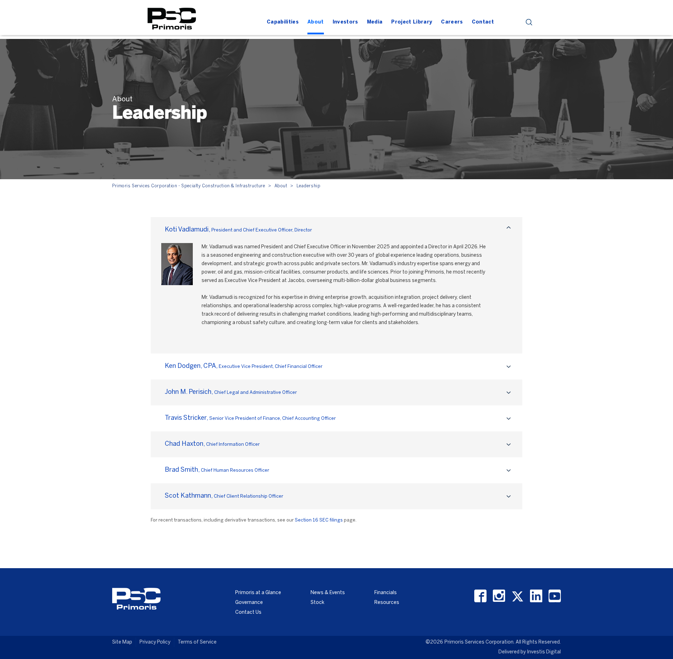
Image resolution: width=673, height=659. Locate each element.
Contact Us (248, 612)
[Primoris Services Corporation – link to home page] (172, 17)
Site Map (122, 642)
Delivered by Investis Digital (529, 652)
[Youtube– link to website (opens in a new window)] (555, 596)
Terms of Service (197, 642)
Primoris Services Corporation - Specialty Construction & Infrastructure (188, 186)
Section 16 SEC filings (319, 520)
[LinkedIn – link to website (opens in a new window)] (536, 596)
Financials (385, 593)
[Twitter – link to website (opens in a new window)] (517, 596)
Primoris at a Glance (258, 593)
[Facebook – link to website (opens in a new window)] (480, 596)
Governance (249, 602)
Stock (317, 602)
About (280, 186)
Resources (386, 602)
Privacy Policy (155, 642)
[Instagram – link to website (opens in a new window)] (499, 596)
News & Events (328, 593)
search (529, 22)
